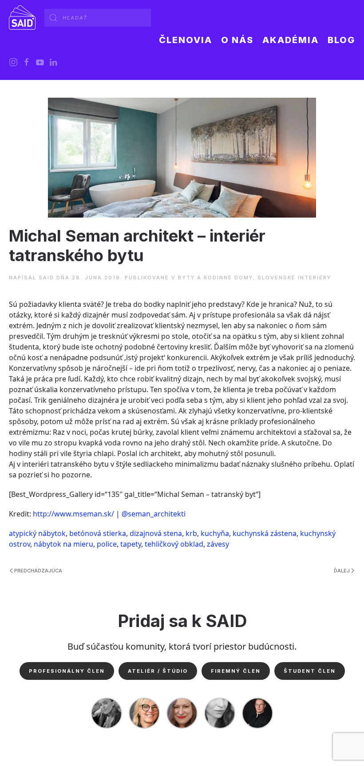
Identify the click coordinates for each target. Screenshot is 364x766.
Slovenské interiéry (294, 277)
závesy (218, 544)
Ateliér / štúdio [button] (158, 671)
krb (191, 533)
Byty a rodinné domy (215, 277)
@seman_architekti (154, 514)
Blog (341, 40)
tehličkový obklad (174, 544)
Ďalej (342, 571)
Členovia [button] (185, 40)
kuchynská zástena (265, 533)
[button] (237, 40)
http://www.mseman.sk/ (73, 514)
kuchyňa (215, 533)
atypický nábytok (37, 533)
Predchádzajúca (38, 571)
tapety (130, 544)
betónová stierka (97, 533)
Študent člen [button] (310, 671)
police (107, 544)
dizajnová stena (156, 533)
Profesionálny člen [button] (67, 671)
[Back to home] (22, 18)
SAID (46, 277)
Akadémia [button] (290, 40)
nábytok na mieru (63, 544)
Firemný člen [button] (236, 671)
